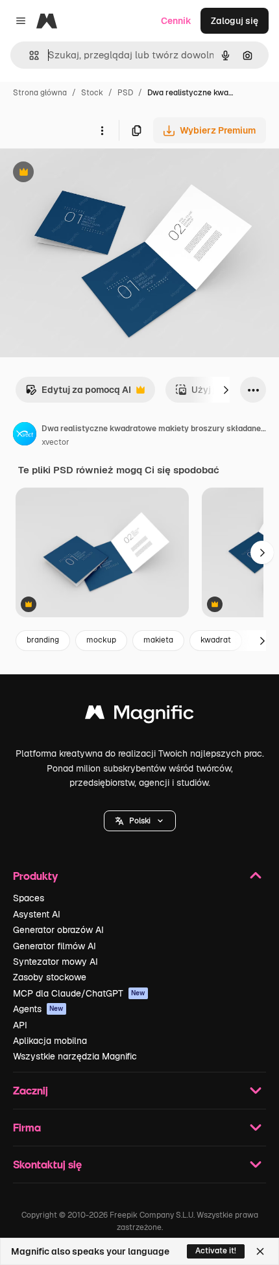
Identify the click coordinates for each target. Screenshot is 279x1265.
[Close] (260, 1251)
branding (43, 640)
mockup (101, 640)
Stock (92, 93)
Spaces (28, 898)
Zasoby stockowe (49, 977)
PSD (125, 93)
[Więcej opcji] (102, 130)
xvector (55, 442)
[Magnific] (139, 715)
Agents (38, 1009)
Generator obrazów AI (58, 930)
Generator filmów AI (54, 946)
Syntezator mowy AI (55, 961)
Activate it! (215, 1251)
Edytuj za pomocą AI (78, 393)
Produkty (35, 875)
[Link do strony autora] (24, 435)
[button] (140, 820)
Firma (27, 1127)
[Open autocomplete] (29, 55)
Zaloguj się (234, 21)
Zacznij (30, 1090)
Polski (140, 821)
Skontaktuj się (47, 1164)
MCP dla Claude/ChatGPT (79, 993)
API (20, 1025)
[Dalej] (225, 390)
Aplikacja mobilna (50, 1040)
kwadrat (215, 640)
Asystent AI (36, 914)
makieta (158, 640)
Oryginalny (89, 173)
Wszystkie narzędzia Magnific (75, 1056)
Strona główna (40, 93)
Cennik (176, 21)
